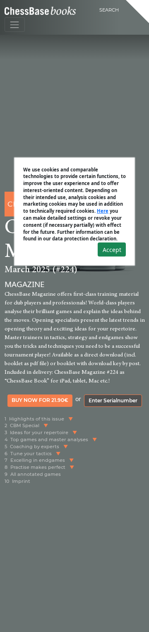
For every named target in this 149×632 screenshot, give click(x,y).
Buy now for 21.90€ (40, 400)
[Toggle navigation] (15, 24)
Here (102, 211)
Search (109, 10)
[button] (70, 419)
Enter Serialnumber (113, 400)
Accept (112, 250)
